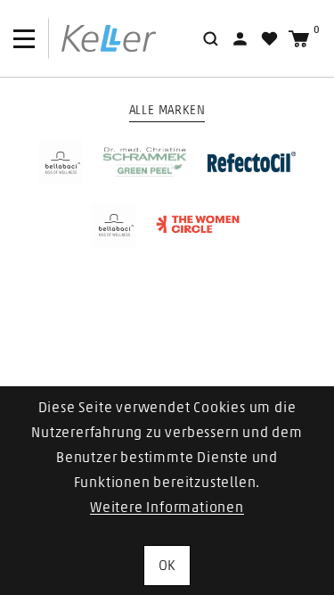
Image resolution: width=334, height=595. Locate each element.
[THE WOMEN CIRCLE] (198, 224)
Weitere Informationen (167, 507)
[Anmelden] (240, 39)
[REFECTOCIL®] (252, 162)
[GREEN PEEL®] (145, 162)
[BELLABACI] (60, 162)
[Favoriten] (269, 39)
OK (167, 565)
